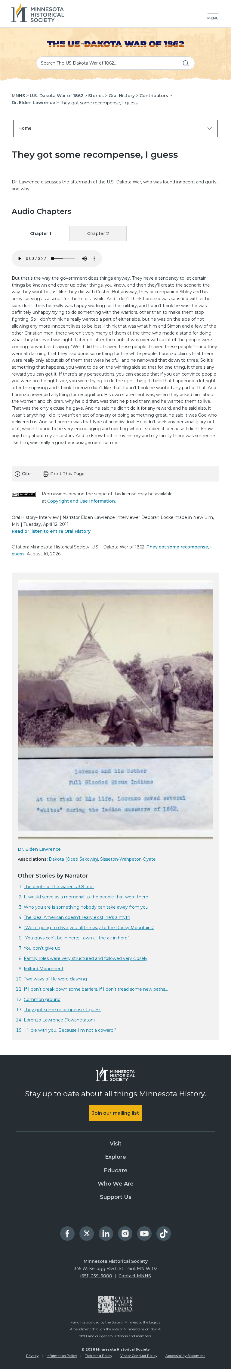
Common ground (42, 999)
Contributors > (156, 95)
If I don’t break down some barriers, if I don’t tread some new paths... (96, 989)
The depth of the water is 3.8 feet (59, 886)
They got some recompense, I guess (62, 1009)
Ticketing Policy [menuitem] (98, 1356)
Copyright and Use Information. (81, 501)
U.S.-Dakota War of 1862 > (58, 95)
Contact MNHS (135, 1275)
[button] (213, 14)
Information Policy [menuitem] (62, 1356)
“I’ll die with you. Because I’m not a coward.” (70, 1030)
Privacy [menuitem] (32, 1356)
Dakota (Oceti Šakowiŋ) (73, 859)
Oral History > (123, 95)
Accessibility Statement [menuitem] (185, 1356)
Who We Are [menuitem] (116, 1183)
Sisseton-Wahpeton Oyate (128, 859)
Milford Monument (43, 968)
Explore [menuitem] (115, 1157)
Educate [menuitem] (116, 1170)
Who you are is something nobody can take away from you (86, 907)
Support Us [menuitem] (115, 1197)
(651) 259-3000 (96, 1275)
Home (25, 128)
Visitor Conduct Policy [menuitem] (138, 1356)
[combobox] (115, 63)
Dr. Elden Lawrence (39, 849)
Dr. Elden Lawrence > (35, 102)
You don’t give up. (42, 948)
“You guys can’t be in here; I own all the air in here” (76, 938)
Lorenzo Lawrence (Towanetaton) (59, 1020)
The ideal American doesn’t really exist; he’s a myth (77, 917)
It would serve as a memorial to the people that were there (86, 897)
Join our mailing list (115, 1113)
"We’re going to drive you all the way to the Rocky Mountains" (89, 927)
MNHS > (20, 95)
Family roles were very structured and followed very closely (85, 958)
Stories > (97, 95)
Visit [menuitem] (116, 1143)
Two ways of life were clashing (55, 979)
